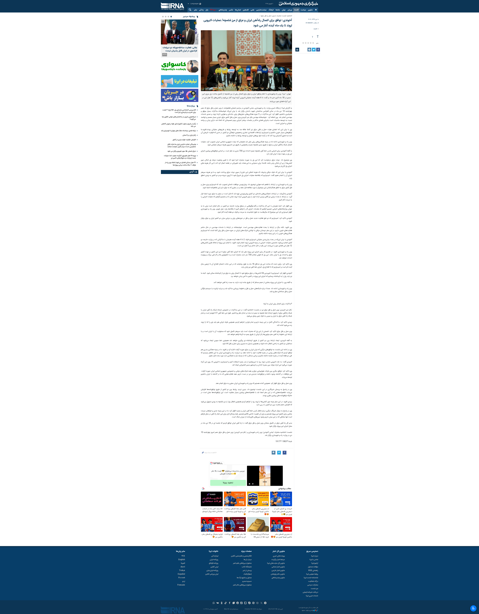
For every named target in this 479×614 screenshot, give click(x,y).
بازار (207, 9)
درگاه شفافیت (313, 581)
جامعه (278, 9)
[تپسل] (211, 463)
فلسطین (246, 9)
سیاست (303, 9)
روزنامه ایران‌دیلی (212, 570)
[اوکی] (221, 603)
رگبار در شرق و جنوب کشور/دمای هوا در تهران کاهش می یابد (178, 125)
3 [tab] (165, 16)
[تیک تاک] (225, 603)
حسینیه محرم (247, 581)
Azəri (183, 566)
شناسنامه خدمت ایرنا (311, 577)
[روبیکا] (257, 603)
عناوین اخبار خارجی (278, 570)
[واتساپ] (213, 603)
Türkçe (182, 570)
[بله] (249, 603)
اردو (183, 581)
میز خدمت (314, 588)
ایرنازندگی (214, 556)
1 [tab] (171, 16)
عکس (231, 9)
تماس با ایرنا (313, 559)
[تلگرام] (265, 603)
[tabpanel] (179, 38)
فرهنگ (271, 9)
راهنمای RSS (313, 570)
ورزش (290, 9)
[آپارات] (253, 603)
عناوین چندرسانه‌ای (278, 577)
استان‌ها (238, 9)
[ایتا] (241, 603)
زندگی (201, 9)
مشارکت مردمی (312, 585)
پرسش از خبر (247, 570)
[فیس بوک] (229, 603)
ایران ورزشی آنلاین (211, 574)
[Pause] (249, 483)
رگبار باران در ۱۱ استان (189, 135)
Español (181, 574)
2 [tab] (168, 16)
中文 (183, 556)
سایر (195, 9)
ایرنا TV (212, 9)
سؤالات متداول (313, 566)
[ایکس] (261, 603)
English (181, 559)
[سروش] (237, 603)
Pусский (181, 577)
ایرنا (298, 3)
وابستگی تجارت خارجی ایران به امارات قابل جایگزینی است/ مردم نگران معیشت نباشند (181, 145)
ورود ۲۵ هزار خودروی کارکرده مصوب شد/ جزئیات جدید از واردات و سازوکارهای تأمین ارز (180, 156)
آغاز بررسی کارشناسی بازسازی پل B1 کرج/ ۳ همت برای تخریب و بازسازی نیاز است (179, 111)
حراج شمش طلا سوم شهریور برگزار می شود (182, 151)
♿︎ (473, 608)
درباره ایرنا (314, 556)
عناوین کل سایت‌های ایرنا (276, 563)
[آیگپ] (245, 603)
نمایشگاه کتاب (247, 566)
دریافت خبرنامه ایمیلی (310, 592)
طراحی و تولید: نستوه (308, 611)
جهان (284, 9)
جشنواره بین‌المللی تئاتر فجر (242, 585)
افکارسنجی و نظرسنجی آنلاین (241, 556)
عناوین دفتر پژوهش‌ (278, 574)
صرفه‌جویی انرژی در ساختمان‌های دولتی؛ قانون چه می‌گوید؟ (179, 118)
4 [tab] (163, 16)
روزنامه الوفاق (213, 563)
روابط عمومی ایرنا (312, 574)
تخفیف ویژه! (228, 482)
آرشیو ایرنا (314, 563)
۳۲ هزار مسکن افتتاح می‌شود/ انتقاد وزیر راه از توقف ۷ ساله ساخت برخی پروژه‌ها (180, 163)
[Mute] (252, 483)
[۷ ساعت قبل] (179, 31)
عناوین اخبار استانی (278, 566)
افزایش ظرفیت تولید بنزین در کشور (184, 139)
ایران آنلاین (214, 566)
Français (181, 585)
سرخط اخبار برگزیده (278, 559)
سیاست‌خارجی (261, 9)
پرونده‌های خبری (279, 556)
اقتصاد (296, 9)
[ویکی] (217, 603)
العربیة (183, 563)
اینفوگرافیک (247, 574)
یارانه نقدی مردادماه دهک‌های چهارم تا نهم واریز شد (178, 130)
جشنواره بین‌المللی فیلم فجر (242, 563)
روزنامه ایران (214, 559)
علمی (252, 9)
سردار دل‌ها (248, 559)
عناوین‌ (310, 9)
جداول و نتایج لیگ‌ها (244, 577)
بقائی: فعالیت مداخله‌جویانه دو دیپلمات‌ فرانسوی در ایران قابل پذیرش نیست (180, 49)
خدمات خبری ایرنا (312, 595)
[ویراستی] (233, 603)
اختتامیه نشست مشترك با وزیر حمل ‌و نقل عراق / (276, 16)
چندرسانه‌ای (223, 9)
